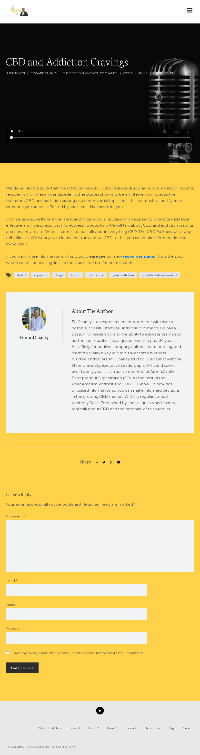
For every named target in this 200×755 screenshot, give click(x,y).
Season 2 (93, 728)
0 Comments (163, 73)
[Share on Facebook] (97, 462)
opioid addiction (123, 275)
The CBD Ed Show (50, 728)
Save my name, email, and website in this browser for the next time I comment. (78, 653)
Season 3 (112, 728)
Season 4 (131, 728)
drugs (59, 275)
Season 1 (75, 728)
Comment (15, 516)
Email (11, 581)
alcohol (21, 275)
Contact (187, 728)
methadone (96, 275)
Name (12, 605)
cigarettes (40, 275)
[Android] (100, 710)
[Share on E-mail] (118, 462)
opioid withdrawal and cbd (159, 275)
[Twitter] (103, 462)
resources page (138, 256)
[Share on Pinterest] (111, 462)
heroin (75, 275)
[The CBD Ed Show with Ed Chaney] (17, 11)
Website (13, 628)
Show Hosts (152, 728)
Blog (171, 728)
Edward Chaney (44, 73)
